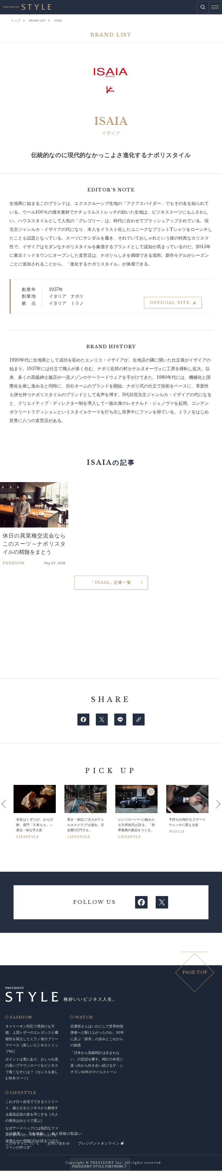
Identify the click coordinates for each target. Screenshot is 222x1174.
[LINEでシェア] (120, 719)
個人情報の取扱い (66, 1134)
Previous (9, 811)
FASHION (21, 1017)
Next (212, 811)
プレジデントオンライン (99, 1143)
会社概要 (13, 1134)
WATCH (84, 1017)
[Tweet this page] (102, 719)
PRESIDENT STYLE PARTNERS (97, 1166)
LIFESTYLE (23, 1093)
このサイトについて (22, 1143)
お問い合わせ (58, 1143)
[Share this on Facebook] (83, 719)
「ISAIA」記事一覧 (111, 582)
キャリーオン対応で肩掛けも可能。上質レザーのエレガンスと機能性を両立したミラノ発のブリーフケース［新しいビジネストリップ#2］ (31, 1039)
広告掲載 (36, 1134)
